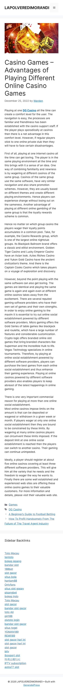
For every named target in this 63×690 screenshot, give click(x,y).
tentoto (9, 557)
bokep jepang (13, 561)
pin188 (8, 616)
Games (13, 504)
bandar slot (12, 565)
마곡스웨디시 (12, 659)
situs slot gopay (14, 588)
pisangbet (11, 592)
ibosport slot (12, 655)
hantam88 (11, 580)
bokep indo (11, 596)
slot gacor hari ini (15, 639)
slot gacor (11, 572)
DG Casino (15, 509)
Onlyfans (10, 584)
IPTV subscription (15, 663)
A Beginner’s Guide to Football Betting (32, 514)
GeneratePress (31, 685)
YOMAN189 (12, 631)
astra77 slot (12, 667)
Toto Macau (12, 553)
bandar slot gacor (15, 608)
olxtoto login (12, 619)
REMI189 (10, 635)
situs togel (11, 627)
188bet (9, 569)
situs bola (11, 576)
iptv (7, 651)
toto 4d (9, 612)
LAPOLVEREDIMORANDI (27, 7)
